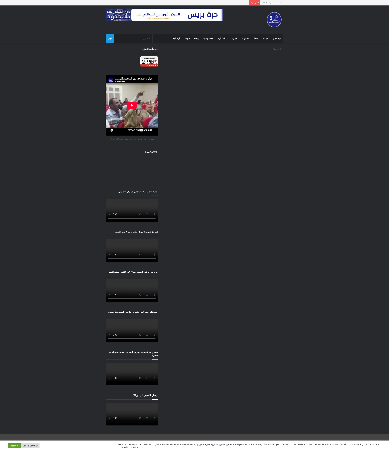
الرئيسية (278, 49)
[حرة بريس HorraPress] (274, 20)
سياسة (265, 38)
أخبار (236, 38)
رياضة (196, 38)
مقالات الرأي (222, 38)
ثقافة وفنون (208, 38)
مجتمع (246, 38)
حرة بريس (277, 38)
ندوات (187, 38)
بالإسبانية (177, 38)
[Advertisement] (132, 170)
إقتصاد (255, 38)
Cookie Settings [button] (30, 445)
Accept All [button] (14, 445)
